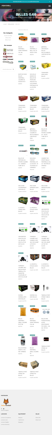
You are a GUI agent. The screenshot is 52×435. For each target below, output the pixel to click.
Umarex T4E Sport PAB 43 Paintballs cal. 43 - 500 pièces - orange (46, 162)
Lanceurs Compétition (6, 417)
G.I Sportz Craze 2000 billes (21, 209)
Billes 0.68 (8, 37)
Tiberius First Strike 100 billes (34, 373)
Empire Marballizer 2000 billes (22, 297)
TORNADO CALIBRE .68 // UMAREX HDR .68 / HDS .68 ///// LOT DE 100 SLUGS (45, 241)
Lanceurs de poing (5, 424)
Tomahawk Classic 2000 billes (22, 129)
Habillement (21, 419)
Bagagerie (20, 422)
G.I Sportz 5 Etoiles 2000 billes (34, 209)
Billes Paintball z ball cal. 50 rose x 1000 (33, 49)
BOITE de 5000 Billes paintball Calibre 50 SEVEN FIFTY (22, 78)
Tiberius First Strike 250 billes (22, 373)
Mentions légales (5, 410)
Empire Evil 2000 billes (33, 296)
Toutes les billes (8, 35)
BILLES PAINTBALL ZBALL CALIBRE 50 (34, 350)
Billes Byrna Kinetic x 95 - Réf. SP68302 (22, 349)
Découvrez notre (26, 1)
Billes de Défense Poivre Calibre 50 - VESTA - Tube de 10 (46, 132)
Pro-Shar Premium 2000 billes (45, 187)
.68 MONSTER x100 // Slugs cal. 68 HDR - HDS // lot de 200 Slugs (22, 240)
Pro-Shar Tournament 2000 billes (22, 187)
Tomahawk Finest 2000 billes (21, 107)
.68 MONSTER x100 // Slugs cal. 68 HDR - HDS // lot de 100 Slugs (45, 213)
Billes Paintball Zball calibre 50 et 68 (22, 321)
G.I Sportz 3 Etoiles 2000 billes (45, 265)
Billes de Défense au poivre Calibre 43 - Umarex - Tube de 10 (23, 162)
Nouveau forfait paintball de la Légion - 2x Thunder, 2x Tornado (34, 163)
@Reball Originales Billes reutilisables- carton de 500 (45, 50)
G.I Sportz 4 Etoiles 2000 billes (34, 265)
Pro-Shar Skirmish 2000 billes (34, 187)
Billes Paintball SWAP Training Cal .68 (22, 49)
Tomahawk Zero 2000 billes (44, 74)
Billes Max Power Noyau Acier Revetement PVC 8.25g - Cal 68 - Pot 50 (45, 323)
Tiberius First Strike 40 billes (45, 348)
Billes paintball (11, 24)
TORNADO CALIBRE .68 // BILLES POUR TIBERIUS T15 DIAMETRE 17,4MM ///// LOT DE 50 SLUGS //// (22, 271)
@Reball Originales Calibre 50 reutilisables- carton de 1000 (34, 133)
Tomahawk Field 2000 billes (33, 107)
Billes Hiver (8, 40)
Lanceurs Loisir (4, 419)
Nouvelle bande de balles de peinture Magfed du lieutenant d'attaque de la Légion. (34, 81)
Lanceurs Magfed (5, 422)
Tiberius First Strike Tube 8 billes (45, 297)
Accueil (5, 24)
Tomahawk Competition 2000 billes (45, 107)
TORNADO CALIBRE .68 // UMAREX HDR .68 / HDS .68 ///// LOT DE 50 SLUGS (34, 241)
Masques (20, 417)
